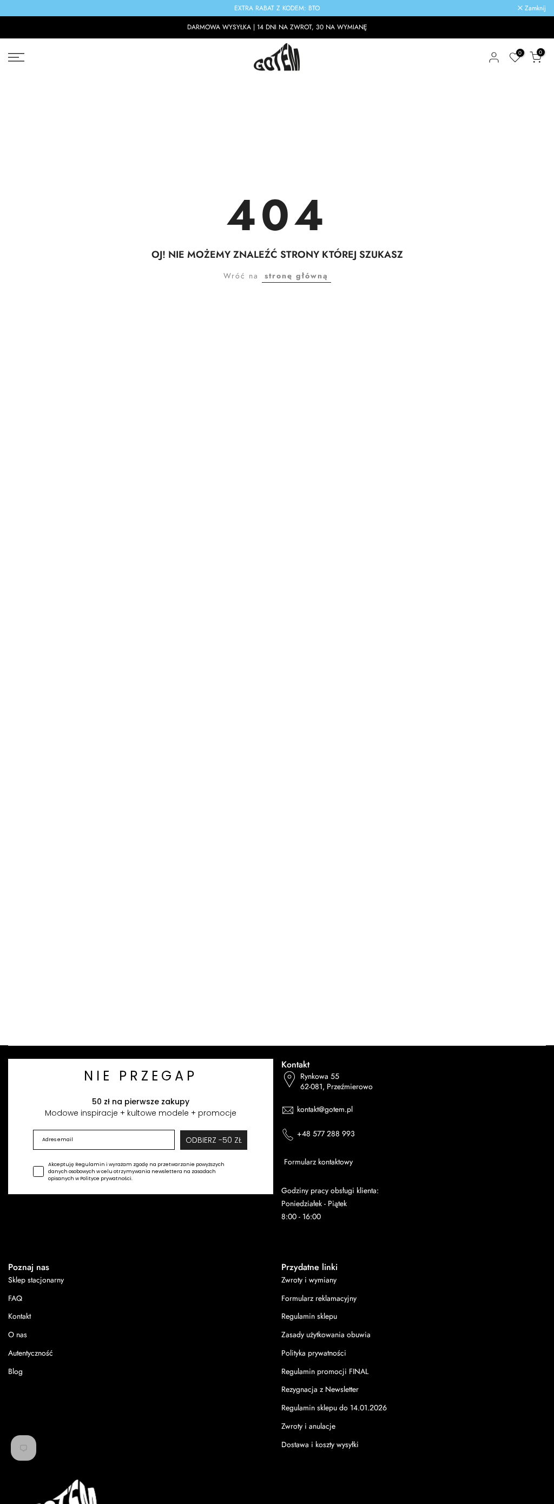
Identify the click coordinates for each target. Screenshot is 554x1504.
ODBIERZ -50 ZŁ (214, 1140)
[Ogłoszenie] (277, 8)
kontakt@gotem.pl (325, 1109)
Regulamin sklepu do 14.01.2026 (334, 1408)
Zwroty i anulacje (308, 1426)
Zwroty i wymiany (309, 1280)
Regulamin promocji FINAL (324, 1371)
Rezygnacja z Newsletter (320, 1389)
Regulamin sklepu (309, 1316)
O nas (17, 1335)
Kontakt (19, 1316)
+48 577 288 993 (326, 1134)
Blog (15, 1371)
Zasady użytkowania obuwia (326, 1335)
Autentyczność (30, 1353)
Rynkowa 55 (336, 1081)
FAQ (15, 1298)
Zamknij (24, 8)
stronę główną (296, 275)
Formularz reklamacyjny (319, 1298)
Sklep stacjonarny (36, 1280)
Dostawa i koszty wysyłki (320, 1445)
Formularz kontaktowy (318, 1162)
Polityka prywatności (313, 1353)
